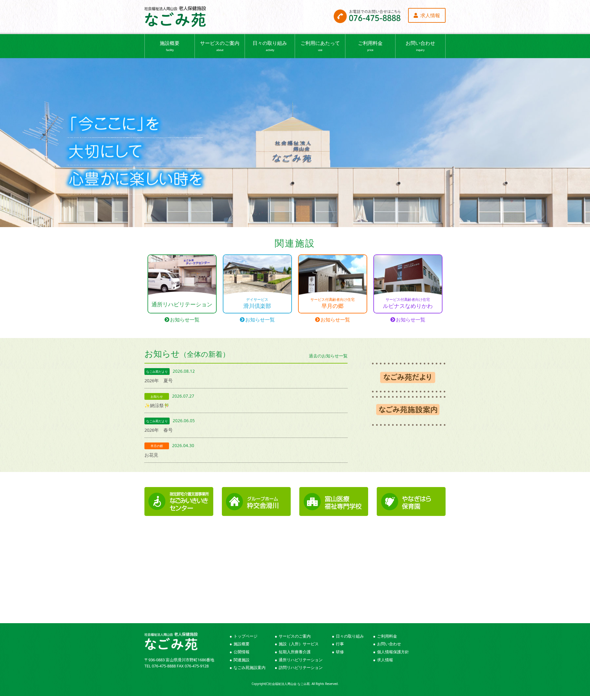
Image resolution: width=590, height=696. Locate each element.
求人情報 (385, 660)
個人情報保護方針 (393, 652)
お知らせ (246, 353)
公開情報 (242, 652)
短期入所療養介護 (295, 652)
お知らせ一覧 (184, 319)
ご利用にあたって (320, 46)
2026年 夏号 (158, 380)
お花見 (151, 455)
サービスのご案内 (219, 46)
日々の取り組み (270, 46)
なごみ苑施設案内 (250, 667)
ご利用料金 (370, 46)
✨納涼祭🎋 (156, 405)
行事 (340, 644)
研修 (340, 652)
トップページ (246, 636)
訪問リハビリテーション (301, 667)
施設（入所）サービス (299, 644)
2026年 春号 (158, 430)
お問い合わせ (420, 46)
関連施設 (242, 660)
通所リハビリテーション (301, 660)
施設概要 (169, 46)
